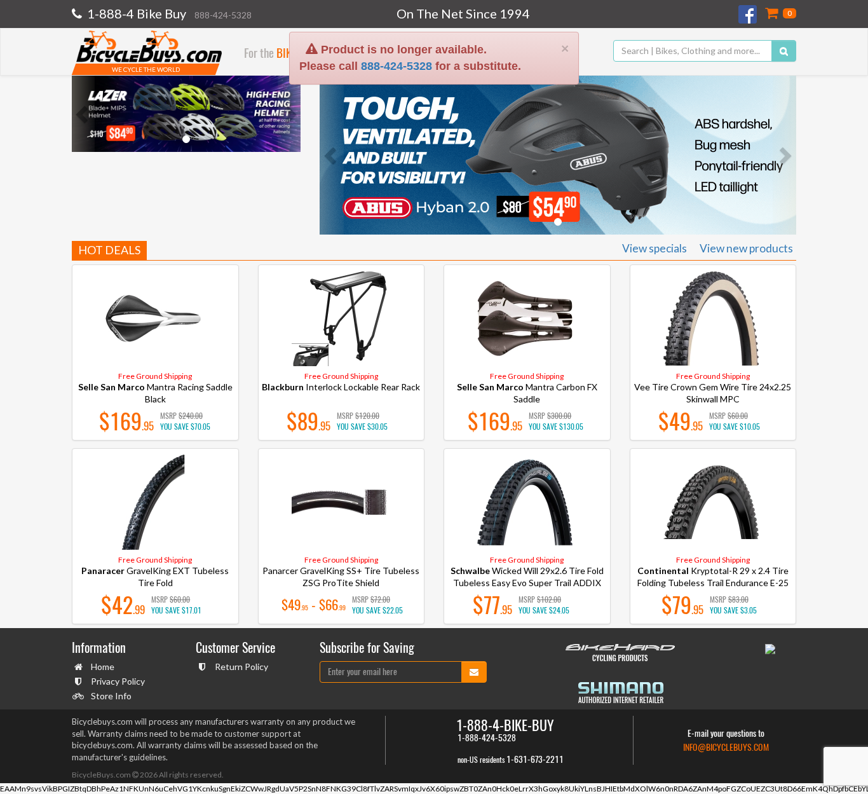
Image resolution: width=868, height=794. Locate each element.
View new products (746, 248)
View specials (654, 248)
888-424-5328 (396, 44)
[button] (83, 114)
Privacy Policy (118, 681)
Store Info (111, 695)
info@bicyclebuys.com (726, 747)
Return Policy (241, 666)
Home (102, 666)
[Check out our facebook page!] (748, 14)
